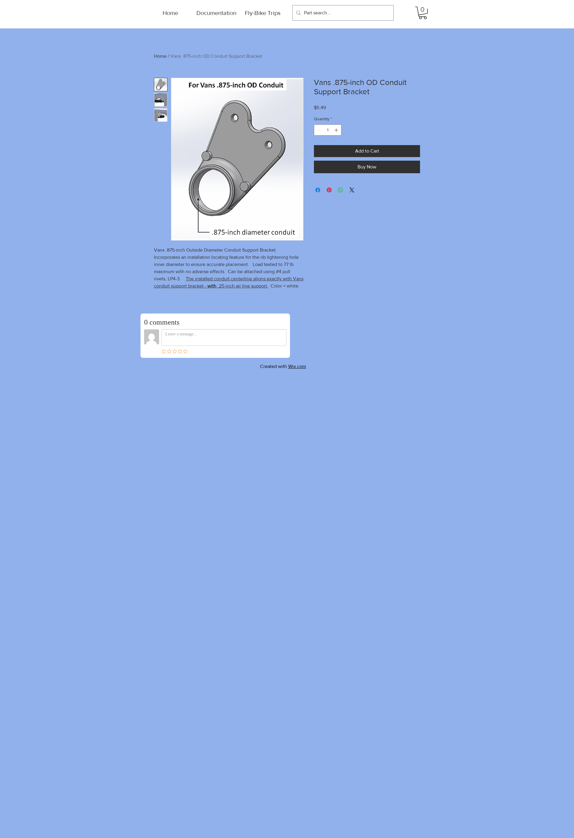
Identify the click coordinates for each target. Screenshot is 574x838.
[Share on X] (351, 190)
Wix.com (297, 366)
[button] (422, 13)
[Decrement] (318, 130)
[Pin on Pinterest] (329, 190)
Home (160, 56)
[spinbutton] (327, 130)
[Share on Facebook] (317, 190)
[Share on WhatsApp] (340, 190)
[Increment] (337, 130)
